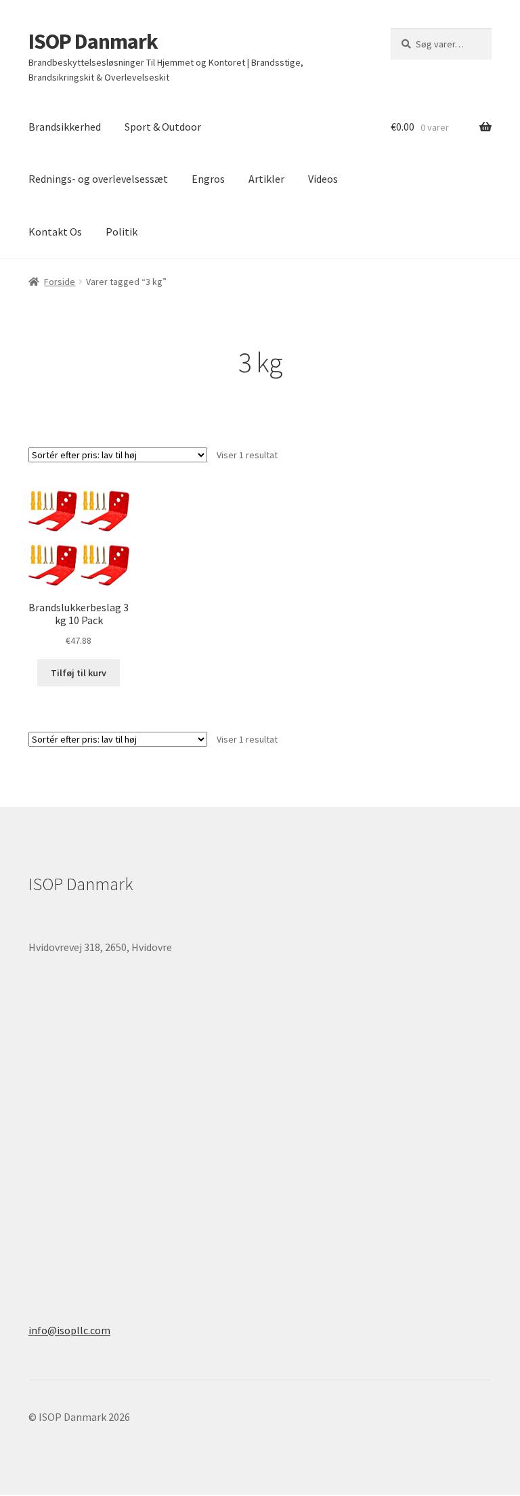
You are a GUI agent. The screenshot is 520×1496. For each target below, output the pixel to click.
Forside (59, 282)
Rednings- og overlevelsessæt (98, 178)
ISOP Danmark (93, 41)
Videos (323, 178)
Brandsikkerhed (64, 126)
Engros (208, 178)
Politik (121, 231)
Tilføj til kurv (78, 673)
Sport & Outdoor (163, 126)
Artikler (266, 178)
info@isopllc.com (69, 1330)
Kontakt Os (55, 231)
